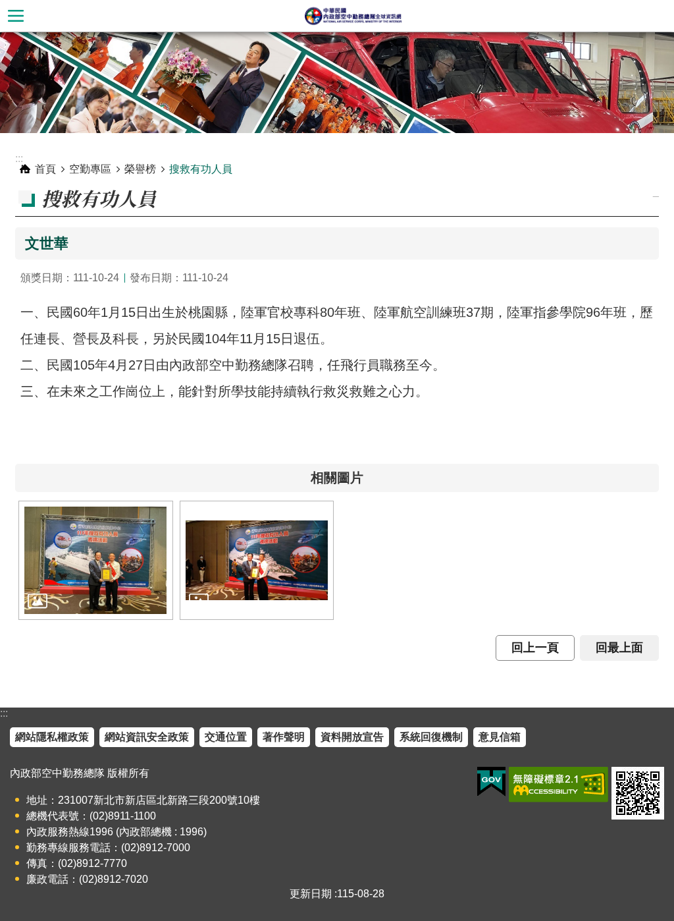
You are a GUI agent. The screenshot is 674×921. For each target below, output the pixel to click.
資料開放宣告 (352, 736)
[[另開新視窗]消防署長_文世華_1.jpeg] (95, 560)
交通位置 (226, 736)
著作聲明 (284, 736)
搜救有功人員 (200, 169)
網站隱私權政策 (52, 736)
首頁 (45, 169)
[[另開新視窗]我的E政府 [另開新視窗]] (491, 782)
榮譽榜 (140, 169)
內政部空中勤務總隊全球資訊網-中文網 (353, 16)
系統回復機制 (431, 736)
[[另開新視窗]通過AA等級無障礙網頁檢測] (558, 784)
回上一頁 (535, 647)
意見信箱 (500, 736)
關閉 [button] (16, 16)
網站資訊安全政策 (147, 736)
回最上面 (619, 647)
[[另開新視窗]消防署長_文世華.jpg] (257, 560)
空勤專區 (90, 169)
